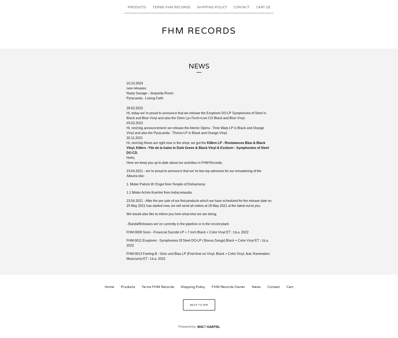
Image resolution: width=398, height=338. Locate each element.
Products (137, 7)
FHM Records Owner (228, 287)
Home (109, 287)
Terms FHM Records (172, 7)
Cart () (263, 7)
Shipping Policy (212, 7)
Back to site (199, 304)
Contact (242, 7)
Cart (289, 287)
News (256, 287)
